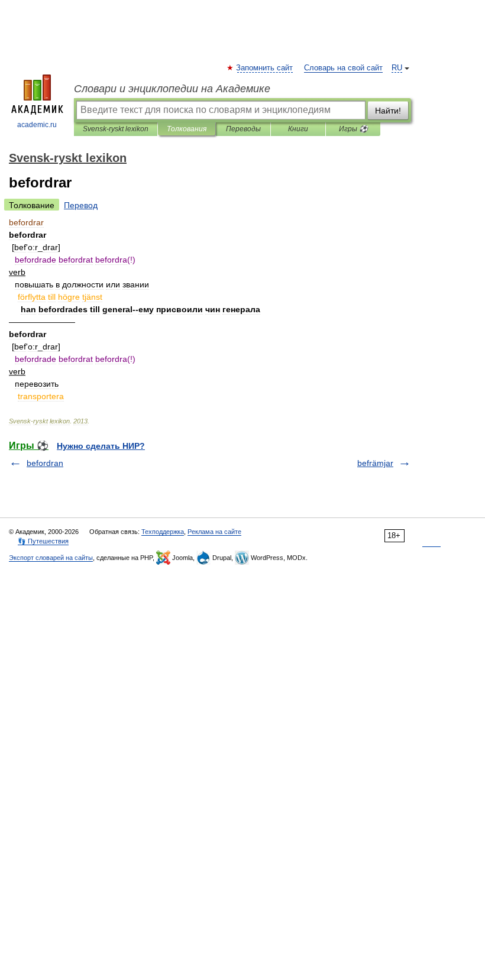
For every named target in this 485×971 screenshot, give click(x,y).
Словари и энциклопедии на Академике (172, 89)
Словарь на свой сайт (343, 68)
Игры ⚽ (353, 129)
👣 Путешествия (43, 541)
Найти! (388, 110)
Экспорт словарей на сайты (51, 557)
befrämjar (375, 463)
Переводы (243, 129)
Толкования (186, 129)
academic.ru (37, 125)
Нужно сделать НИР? (101, 446)
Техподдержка (162, 531)
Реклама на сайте (214, 531)
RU (397, 68)
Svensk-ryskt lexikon (115, 129)
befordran (45, 463)
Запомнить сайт (265, 68)
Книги (298, 129)
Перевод (81, 205)
